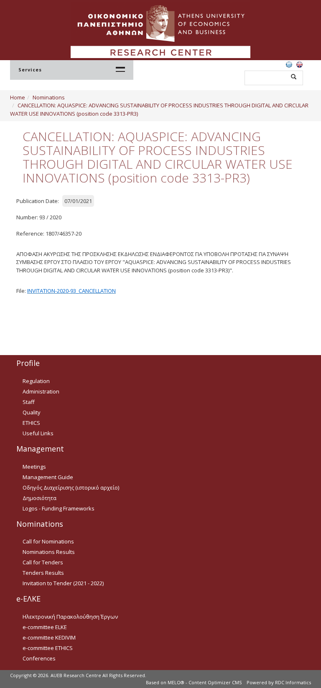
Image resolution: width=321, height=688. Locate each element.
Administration (41, 391)
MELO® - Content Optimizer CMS (205, 682)
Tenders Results (43, 572)
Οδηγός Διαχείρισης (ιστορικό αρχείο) (71, 487)
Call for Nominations (48, 541)
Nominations (49, 97)
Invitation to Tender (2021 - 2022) (63, 583)
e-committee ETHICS (48, 648)
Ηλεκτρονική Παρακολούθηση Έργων (70, 616)
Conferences (39, 658)
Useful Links (38, 433)
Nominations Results (49, 552)
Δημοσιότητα (39, 498)
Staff (29, 402)
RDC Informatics (293, 682)
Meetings (34, 466)
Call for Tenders (43, 562)
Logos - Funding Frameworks (58, 508)
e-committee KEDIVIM (49, 637)
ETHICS (31, 423)
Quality (32, 412)
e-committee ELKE (45, 627)
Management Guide (48, 477)
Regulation (36, 381)
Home (17, 97)
